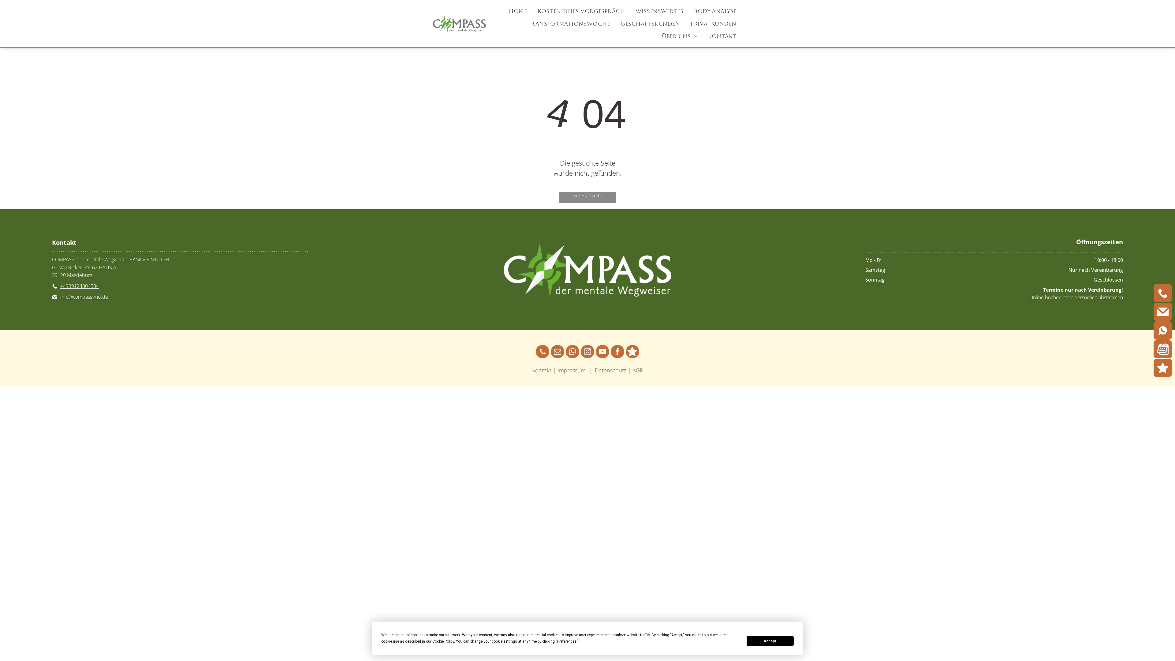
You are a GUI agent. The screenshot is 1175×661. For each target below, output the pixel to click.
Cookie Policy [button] (443, 641)
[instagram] (587, 352)
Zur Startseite (587, 195)
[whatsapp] (572, 352)
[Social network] (632, 352)
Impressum (572, 370)
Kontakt (541, 370)
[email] (557, 352)
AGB (637, 370)
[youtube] (602, 352)
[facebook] (617, 352)
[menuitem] (518, 11)
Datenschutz (610, 370)
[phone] (542, 352)
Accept (770, 641)
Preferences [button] (566, 641)
